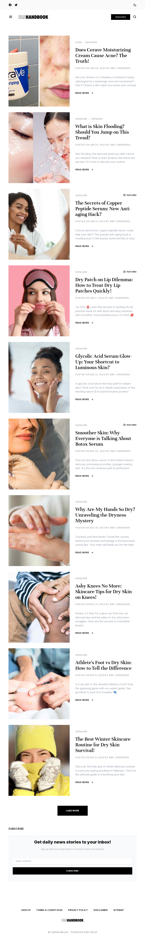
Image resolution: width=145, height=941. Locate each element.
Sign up (26, 910)
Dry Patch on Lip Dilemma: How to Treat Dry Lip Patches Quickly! (104, 285)
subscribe (72, 871)
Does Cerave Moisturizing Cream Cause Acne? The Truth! (103, 55)
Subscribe (120, 17)
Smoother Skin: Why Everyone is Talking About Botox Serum (103, 438)
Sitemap (118, 910)
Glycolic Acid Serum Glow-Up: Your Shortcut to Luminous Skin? (103, 361)
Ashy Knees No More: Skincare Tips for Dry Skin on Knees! (103, 591)
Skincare (91, 42)
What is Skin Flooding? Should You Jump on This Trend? (102, 132)
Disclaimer (101, 910)
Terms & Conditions (49, 910)
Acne (78, 42)
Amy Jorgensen (120, 68)
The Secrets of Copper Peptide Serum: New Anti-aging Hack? (103, 208)
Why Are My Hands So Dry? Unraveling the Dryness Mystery (105, 515)
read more (82, 93)
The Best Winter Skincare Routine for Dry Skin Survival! (102, 744)
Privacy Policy (78, 910)
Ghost (93, 932)
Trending (97, 119)
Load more (72, 810)
